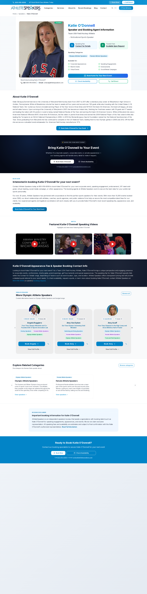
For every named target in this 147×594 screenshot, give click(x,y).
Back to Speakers (21, 3)
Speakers (22, 14)
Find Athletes (126, 8)
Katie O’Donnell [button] (81, 25)
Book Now (130, 3)
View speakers (20, 394)
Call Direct (114, 81)
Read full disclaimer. (69, 427)
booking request (39, 281)
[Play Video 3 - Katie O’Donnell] (112, 244)
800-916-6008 (63, 166)
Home (14, 14)
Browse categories (126, 365)
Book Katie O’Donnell (63, 162)
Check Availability (117, 3)
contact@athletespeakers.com (82, 166)
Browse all (126, 293)
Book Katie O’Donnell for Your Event (73, 128)
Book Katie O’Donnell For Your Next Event (29, 209)
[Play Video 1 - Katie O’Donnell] (34, 244)
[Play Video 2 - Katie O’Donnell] (73, 244)
